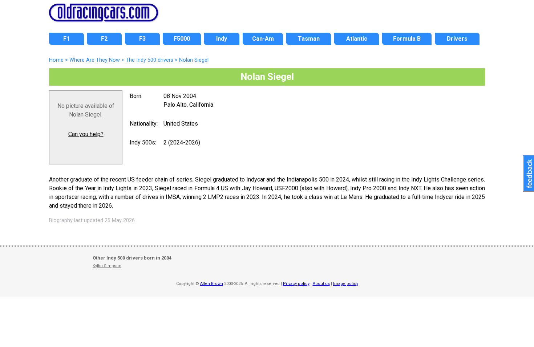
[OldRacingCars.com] (103, 17)
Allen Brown (211, 283)
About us (321, 283)
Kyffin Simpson (107, 266)
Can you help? (86, 134)
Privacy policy (296, 283)
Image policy (345, 283)
